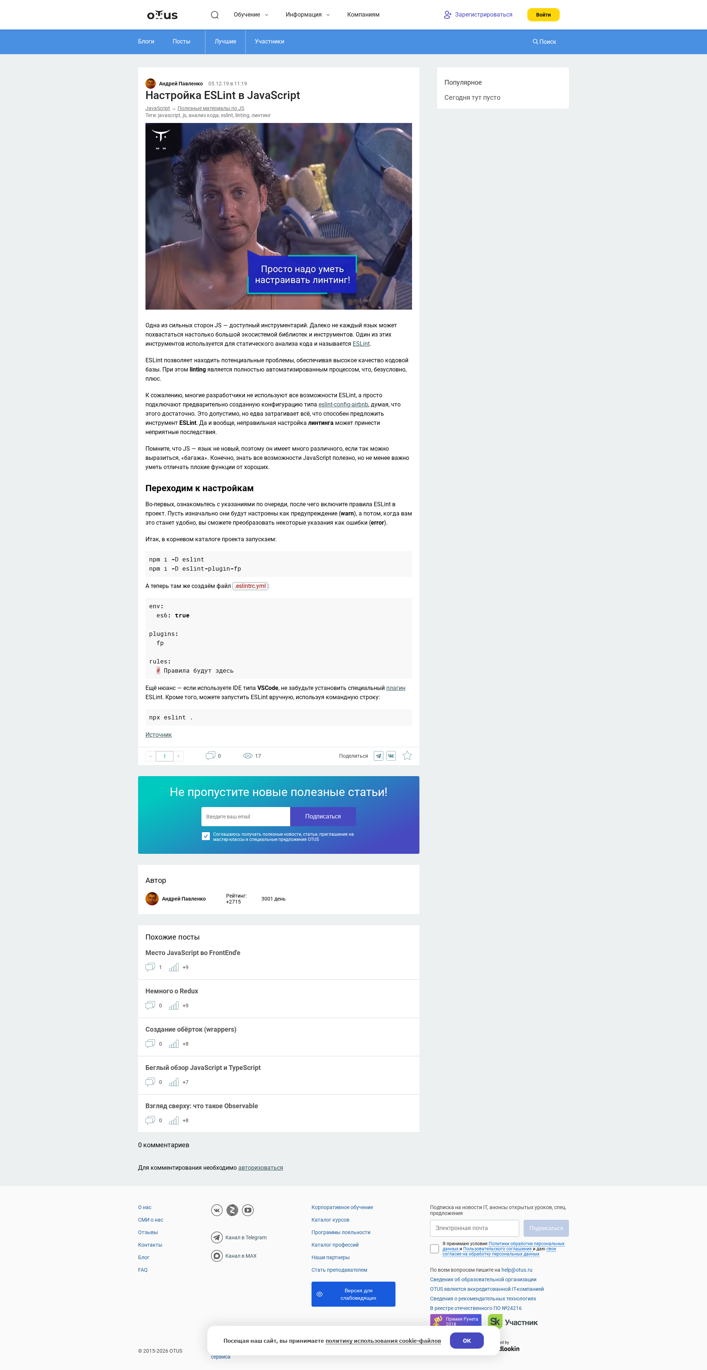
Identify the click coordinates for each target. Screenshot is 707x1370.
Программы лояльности (341, 1232)
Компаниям (363, 14)
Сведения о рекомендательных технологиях (483, 1299)
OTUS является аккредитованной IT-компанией (487, 1289)
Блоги (146, 41)
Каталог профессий (335, 1245)
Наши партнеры (331, 1257)
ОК (467, 1340)
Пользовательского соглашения (498, 1248)
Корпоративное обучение (342, 1207)
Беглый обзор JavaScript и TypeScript (203, 1067)
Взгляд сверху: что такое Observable (201, 1106)
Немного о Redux (171, 991)
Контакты (150, 1245)
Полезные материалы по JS (210, 108)
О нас (144, 1207)
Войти (543, 15)
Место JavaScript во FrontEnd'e (192, 953)
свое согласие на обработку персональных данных (499, 1251)
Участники (269, 41)
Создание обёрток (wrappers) (190, 1029)
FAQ (143, 1270)
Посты (181, 41)
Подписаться (323, 816)
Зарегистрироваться (484, 14)
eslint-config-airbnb (343, 404)
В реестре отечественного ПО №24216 (476, 1308)
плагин (395, 687)
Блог (144, 1257)
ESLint (361, 343)
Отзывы (148, 1232)
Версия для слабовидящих (358, 1294)
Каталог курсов (330, 1220)
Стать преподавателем (339, 1270)
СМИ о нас (150, 1220)
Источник (158, 734)
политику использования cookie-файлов (383, 1340)
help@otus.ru (517, 1270)
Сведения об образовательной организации (483, 1279)
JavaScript (157, 108)
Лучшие (225, 41)
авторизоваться (260, 1167)
